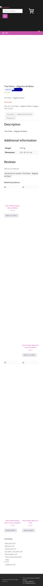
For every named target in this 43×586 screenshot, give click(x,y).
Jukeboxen (11, 564)
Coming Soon (10, 549)
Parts (7, 560)
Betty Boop (10, 543)
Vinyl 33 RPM (8, 108)
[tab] (10, 114)
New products (11, 554)
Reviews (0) (10, 118)
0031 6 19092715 (29, 581)
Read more (10, 530)
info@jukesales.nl (30, 583)
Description (10, 114)
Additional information (24, 114)
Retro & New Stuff (14, 557)
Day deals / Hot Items (14, 551)
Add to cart (11, 215)
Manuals (9, 546)
